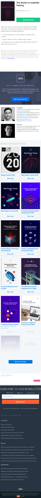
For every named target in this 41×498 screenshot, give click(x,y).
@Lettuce (22, 111)
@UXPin (32, 109)
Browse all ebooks (20, 362)
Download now (28, 20)
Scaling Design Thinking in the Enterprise (10, 250)
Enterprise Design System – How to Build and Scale (14, 477)
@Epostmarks (23, 114)
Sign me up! (20, 402)
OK (18, 496)
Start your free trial (20, 99)
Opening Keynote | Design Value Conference (12, 479)
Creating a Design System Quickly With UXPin (30, 212)
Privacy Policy (11, 58)
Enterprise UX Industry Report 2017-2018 (8, 365)
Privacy (22, 496)
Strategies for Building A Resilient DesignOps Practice (15, 471)
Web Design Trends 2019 (29, 175)
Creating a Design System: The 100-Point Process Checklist (10, 326)
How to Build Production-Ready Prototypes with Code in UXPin (17, 450)
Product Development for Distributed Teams (29, 250)
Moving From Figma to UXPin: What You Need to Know (15, 452)
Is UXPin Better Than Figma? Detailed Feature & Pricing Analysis (17, 455)
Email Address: (23, 10)
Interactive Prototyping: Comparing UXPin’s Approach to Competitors (18, 461)
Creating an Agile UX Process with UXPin (28, 324)
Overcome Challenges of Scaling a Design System (14, 474)
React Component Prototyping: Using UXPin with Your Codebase (17, 447)
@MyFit (21, 112)
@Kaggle (23, 116)
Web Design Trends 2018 (9, 211)
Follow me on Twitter (27, 120)
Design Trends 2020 (8, 175)
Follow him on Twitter (34, 131)
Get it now (10, 178)
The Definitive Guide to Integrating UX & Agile (29, 287)
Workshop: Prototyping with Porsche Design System (14, 468)
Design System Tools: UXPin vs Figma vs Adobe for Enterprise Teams (18, 458)
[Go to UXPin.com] (20, 489)
